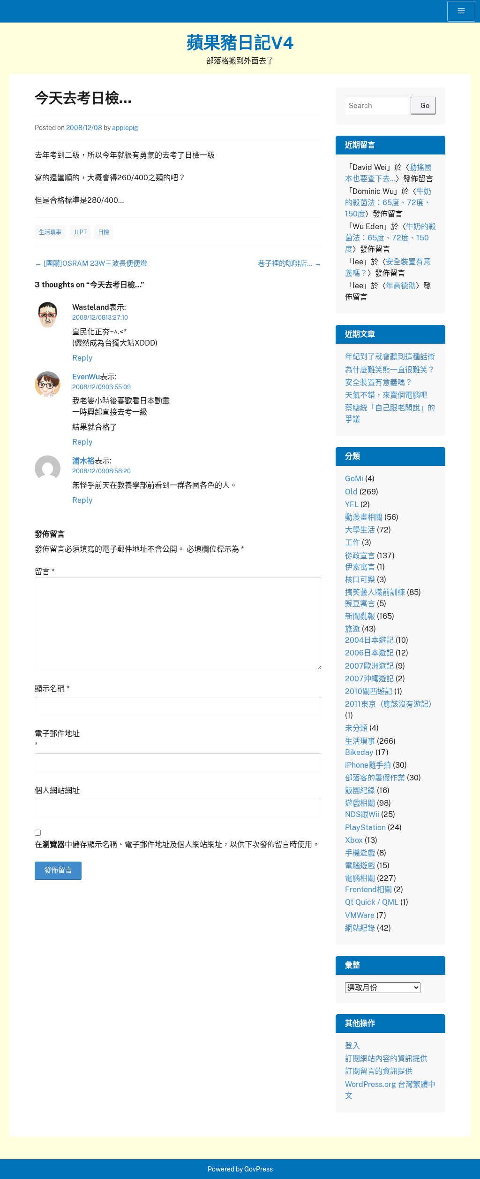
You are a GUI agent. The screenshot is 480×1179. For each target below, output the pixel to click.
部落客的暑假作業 (375, 777)
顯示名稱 (52, 688)
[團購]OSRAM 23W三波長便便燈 (91, 263)
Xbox (354, 840)
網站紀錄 (360, 928)
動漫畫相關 (363, 517)
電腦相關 (360, 878)
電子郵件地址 (57, 739)
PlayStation (365, 827)
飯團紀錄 (360, 790)
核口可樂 (360, 579)
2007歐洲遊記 (369, 666)
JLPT (80, 232)
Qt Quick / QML (371, 902)
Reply (82, 358)
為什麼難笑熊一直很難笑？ (390, 369)
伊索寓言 (360, 567)
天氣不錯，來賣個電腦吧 (386, 395)
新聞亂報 (360, 616)
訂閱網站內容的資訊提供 (386, 1058)
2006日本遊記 (369, 652)
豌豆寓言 (360, 603)
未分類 (356, 728)
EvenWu (86, 376)
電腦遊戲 (360, 865)
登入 (352, 1045)
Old (351, 491)
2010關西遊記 (368, 691)
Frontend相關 (368, 889)
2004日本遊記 (369, 640)
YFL (352, 504)
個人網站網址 (57, 790)
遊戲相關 (360, 803)
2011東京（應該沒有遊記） (390, 704)
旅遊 (352, 628)
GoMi (354, 478)
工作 (352, 542)
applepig (125, 127)
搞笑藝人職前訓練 (375, 592)
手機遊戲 (360, 852)
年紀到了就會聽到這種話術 (390, 356)
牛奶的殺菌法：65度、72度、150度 (388, 202)
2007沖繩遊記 (369, 678)
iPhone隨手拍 (368, 765)
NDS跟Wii (362, 814)
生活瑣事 (50, 232)
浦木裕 (83, 460)
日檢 (103, 232)
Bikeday (359, 752)
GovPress (258, 1169)
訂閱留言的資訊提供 (378, 1071)
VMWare (360, 915)
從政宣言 (360, 555)
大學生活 (360, 529)
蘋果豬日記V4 (240, 43)
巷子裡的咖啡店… (290, 263)
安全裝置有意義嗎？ (378, 382)
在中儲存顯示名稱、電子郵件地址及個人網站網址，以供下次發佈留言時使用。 (177, 844)
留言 (44, 571)
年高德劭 (401, 285)
